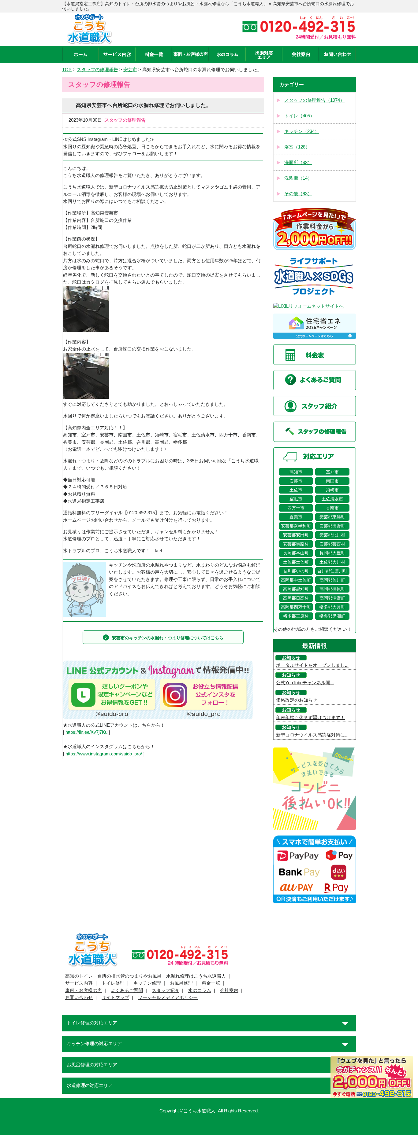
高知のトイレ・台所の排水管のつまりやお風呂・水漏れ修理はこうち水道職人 (145, 976)
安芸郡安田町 (296, 534)
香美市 (295, 516)
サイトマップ (115, 997)
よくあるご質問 (127, 990)
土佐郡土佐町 (296, 562)
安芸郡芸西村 (332, 544)
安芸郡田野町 (332, 525)
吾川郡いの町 (296, 570)
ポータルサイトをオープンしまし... (312, 665)
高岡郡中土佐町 (296, 580)
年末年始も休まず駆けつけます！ (310, 717)
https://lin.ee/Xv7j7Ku (86, 732)
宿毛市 (295, 498)
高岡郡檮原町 (332, 588)
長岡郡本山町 (296, 552)
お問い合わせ (79, 997)
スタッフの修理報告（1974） (314, 100)
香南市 (332, 507)
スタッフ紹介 (165, 990)
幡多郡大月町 (332, 606)
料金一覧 (211, 983)
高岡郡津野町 (332, 598)
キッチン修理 (147, 983)
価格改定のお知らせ (296, 700)
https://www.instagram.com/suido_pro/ (103, 753)
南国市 (332, 481)
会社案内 (229, 990)
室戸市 (332, 471)
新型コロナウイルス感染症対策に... (312, 735)
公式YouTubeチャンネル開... (305, 682)
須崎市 (332, 489)
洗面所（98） (298, 162)
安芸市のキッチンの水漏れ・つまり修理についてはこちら (167, 637)
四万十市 (295, 507)
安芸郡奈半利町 (296, 525)
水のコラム (199, 990)
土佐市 (295, 489)
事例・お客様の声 (83, 990)
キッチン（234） (301, 131)
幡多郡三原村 (296, 616)
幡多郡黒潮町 (332, 616)
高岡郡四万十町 (296, 606)
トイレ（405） (299, 115)
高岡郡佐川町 (332, 580)
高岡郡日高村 (296, 598)
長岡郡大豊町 (332, 552)
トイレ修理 (113, 983)
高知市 (295, 471)
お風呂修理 (181, 983)
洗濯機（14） (298, 178)
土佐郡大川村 (332, 562)
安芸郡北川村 (332, 534)
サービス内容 (79, 983)
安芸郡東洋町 (332, 516)
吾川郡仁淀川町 (332, 570)
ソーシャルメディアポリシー (168, 997)
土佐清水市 (332, 498)
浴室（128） (297, 147)
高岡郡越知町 (296, 588)
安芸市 (295, 481)
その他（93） (298, 193)
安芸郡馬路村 (296, 544)
